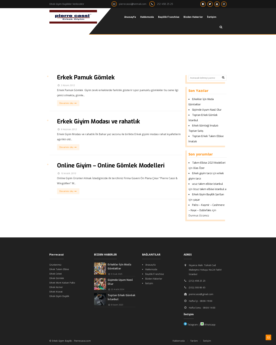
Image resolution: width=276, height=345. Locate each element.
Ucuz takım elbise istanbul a (209, 189)
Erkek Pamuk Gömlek (86, 77)
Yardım (194, 340)
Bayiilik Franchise (154, 274)
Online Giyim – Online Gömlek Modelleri (111, 165)
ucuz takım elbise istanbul (207, 184)
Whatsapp (209, 324)
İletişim (149, 283)
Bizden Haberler (153, 278)
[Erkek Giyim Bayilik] (73, 22)
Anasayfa (150, 264)
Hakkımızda (151, 269)
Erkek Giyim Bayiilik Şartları (208, 194)
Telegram (192, 324)
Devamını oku (66, 103)
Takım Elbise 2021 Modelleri (208, 162)
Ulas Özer (199, 168)
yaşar (196, 199)
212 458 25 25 (165, 4)
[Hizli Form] (268, 337)
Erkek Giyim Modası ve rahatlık (98, 121)
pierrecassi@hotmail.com (132, 4)
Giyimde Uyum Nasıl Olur (207, 109)
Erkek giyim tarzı (202, 173)
